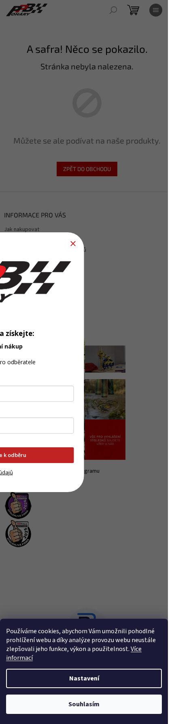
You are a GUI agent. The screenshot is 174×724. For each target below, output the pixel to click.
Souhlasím (84, 704)
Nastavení (84, 678)
